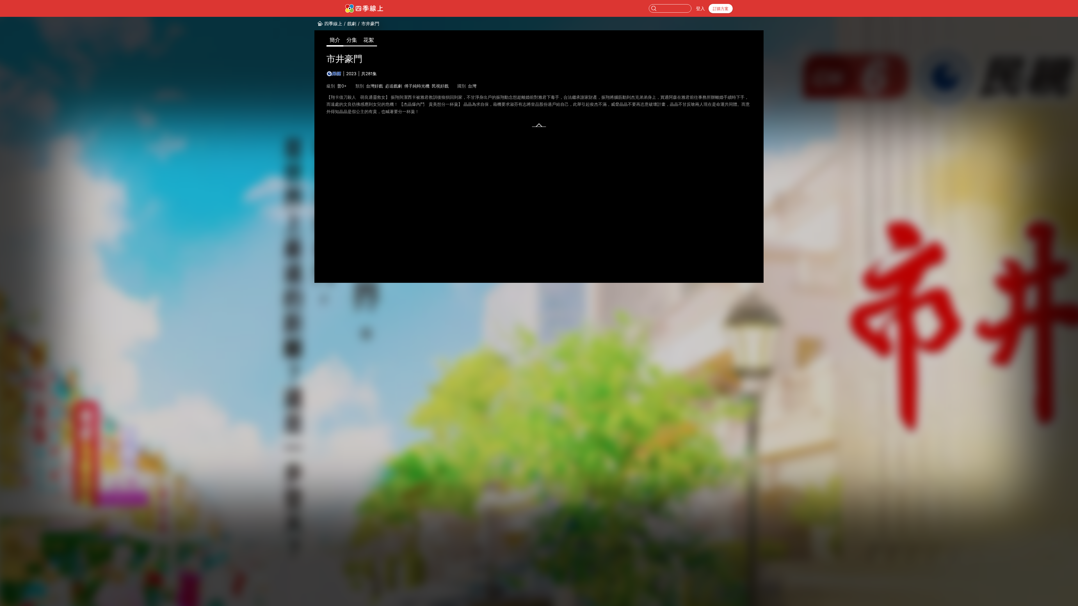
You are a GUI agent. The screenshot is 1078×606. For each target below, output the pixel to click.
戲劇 (351, 23)
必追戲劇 (393, 86)
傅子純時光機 (417, 86)
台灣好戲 (374, 86)
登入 (700, 8)
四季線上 (333, 23)
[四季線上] (364, 8)
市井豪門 (370, 23)
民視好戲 (440, 86)
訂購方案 (720, 8)
